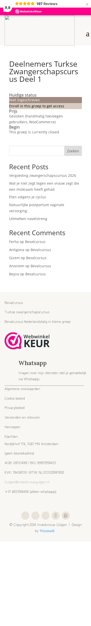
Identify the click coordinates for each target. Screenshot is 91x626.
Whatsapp (32, 363)
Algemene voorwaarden (22, 388)
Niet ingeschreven (24, 100)
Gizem (14, 257)
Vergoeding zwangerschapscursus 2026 (42, 175)
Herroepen (12, 426)
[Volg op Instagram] (25, 516)
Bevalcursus (35, 241)
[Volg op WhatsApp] (66, 516)
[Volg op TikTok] (56, 516)
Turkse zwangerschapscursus (27, 311)
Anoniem (16, 265)
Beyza (14, 274)
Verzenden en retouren (22, 417)
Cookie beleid (15, 398)
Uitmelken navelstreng (28, 218)
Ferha (14, 241)
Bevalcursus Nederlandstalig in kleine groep (38, 321)
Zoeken (73, 151)
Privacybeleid (15, 407)
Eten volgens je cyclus (27, 197)
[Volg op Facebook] (35, 516)
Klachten (11, 436)
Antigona (16, 249)
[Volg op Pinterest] (45, 516)
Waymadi (47, 530)
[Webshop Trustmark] (27, 341)
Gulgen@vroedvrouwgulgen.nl (27, 481)
